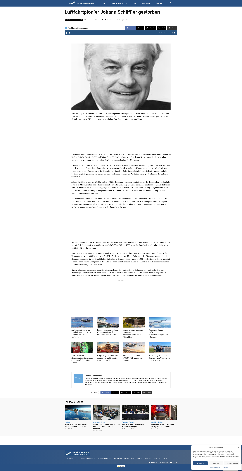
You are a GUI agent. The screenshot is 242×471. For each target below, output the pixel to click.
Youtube (175, 462)
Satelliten (67, 422)
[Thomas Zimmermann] (66, 28)
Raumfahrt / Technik (73, 19)
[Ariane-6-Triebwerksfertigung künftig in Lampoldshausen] (164, 412)
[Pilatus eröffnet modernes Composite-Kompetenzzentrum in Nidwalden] (134, 322)
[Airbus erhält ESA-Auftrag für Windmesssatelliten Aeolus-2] (78, 412)
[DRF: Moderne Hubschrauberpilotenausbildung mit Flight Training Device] (82, 347)
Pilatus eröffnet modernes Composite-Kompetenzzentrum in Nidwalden (133, 333)
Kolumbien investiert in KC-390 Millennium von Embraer (133, 357)
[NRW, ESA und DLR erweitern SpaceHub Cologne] (135, 412)
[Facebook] (149, 462)
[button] (238, 447)
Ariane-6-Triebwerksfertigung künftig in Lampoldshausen (162, 425)
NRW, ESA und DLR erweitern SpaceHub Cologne (133, 425)
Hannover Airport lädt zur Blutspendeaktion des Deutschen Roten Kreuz (107, 332)
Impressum (225, 467)
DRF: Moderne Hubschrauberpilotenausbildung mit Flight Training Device (82, 359)
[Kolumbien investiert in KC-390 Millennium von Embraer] (134, 347)
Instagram (165, 462)
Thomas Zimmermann (79, 28)
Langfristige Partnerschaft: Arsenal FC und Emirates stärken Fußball (108, 357)
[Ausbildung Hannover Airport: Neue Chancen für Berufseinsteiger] (160, 347)
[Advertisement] (121, 138)
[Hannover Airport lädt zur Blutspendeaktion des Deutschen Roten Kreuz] (108, 322)
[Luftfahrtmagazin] (83, 3)
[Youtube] (171, 462)
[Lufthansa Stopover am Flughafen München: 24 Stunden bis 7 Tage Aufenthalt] (82, 322)
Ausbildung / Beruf (99, 422)
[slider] (113, 33)
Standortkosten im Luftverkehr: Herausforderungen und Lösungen (158, 333)
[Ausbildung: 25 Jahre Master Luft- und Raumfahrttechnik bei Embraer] (106, 412)
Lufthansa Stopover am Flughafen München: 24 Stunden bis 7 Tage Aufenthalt (81, 333)
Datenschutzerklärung (215, 467)
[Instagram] (160, 462)
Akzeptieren (200, 463)
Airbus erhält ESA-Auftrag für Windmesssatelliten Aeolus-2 (76, 425)
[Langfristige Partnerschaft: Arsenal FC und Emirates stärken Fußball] (108, 347)
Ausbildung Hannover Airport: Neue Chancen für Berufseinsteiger (159, 357)
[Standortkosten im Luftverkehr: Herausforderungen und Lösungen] (160, 322)
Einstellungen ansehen (231, 463)
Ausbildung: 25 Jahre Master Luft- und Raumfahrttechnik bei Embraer (106, 426)
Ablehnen (216, 463)
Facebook (154, 462)
